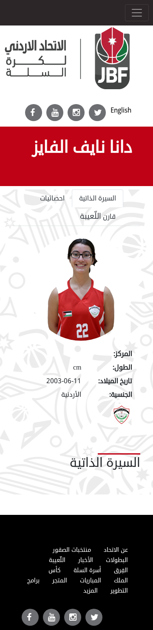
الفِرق (121, 570)
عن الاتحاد (116, 550)
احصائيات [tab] (52, 198)
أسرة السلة (87, 570)
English (120, 110)
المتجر (59, 580)
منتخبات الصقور (72, 550)
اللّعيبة (57, 560)
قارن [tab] (98, 216)
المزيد (90, 591)
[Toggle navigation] (137, 12)
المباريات (90, 580)
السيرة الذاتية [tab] (97, 198)
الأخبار (85, 560)
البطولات (117, 560)
